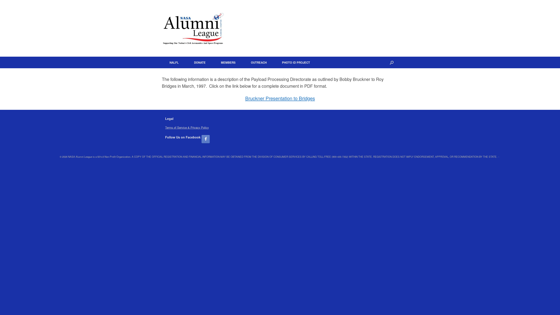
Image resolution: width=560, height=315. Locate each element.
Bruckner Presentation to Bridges (280, 98)
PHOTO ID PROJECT (296, 62)
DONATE (200, 62)
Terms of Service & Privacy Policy (187, 127)
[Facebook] (205, 139)
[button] (391, 62)
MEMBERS (228, 62)
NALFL (174, 62)
